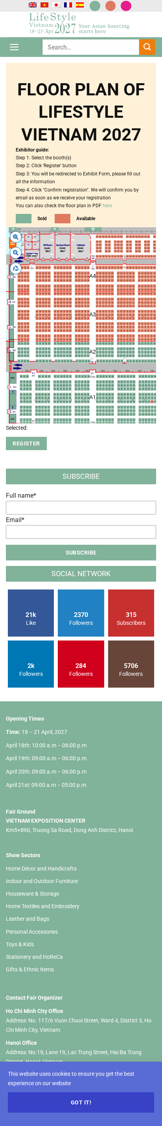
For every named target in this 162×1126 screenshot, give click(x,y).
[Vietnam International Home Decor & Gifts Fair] (80, 24)
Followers (81, 618)
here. (108, 205)
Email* (15, 520)
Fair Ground (20, 811)
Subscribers (131, 618)
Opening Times (25, 718)
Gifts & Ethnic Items (30, 969)
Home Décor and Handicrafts (41, 868)
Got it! (81, 1102)
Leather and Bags (27, 919)
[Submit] (147, 47)
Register (26, 443)
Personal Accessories (32, 932)
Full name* (21, 495)
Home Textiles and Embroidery (42, 906)
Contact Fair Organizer (34, 998)
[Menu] (14, 47)
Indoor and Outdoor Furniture (42, 881)
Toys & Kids (20, 944)
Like (31, 618)
